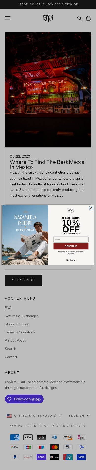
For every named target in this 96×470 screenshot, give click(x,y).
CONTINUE (71, 246)
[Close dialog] (91, 208)
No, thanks (70, 260)
